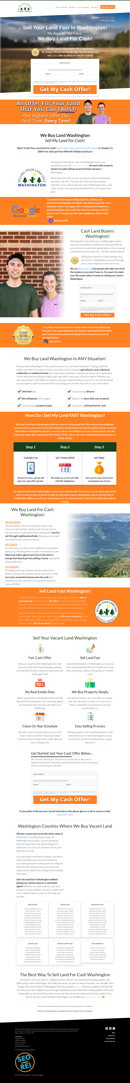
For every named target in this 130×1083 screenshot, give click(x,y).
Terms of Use (57, 82)
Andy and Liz (84, 268)
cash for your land (93, 996)
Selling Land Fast (80, 165)
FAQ (112, 20)
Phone (48, 74)
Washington (22, 837)
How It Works (61, 7)
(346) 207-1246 (106, 17)
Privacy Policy (64, 82)
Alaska (78, 986)
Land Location (65, 63)
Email (81, 74)
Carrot (41, 1075)
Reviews (72, 7)
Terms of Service (109, 1041)
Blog (113, 1033)
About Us (95, 7)
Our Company (83, 7)
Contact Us (104, 20)
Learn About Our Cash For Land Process (77, 148)
